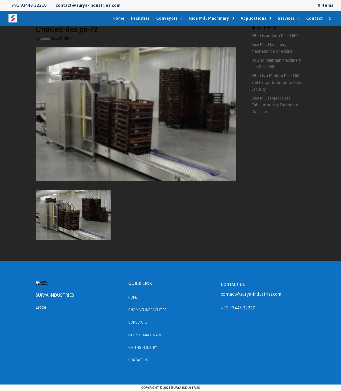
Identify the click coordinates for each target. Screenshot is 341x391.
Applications (253, 18)
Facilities (140, 18)
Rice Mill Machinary (209, 18)
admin (45, 39)
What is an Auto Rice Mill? (274, 35)
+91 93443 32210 (238, 307)
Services (286, 18)
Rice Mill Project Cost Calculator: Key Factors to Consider (274, 105)
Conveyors (167, 18)
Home (119, 18)
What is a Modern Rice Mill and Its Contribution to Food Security (277, 82)
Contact (314, 18)
